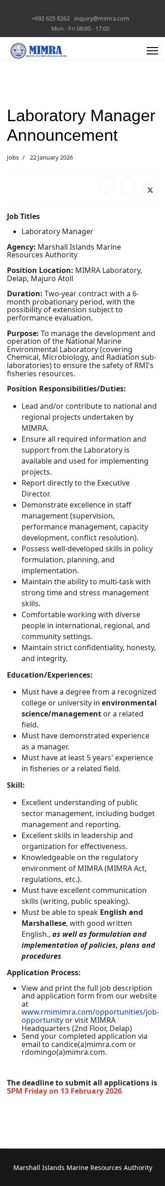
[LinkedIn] (128, 185)
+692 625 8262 (51, 18)
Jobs (13, 157)
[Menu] (152, 50)
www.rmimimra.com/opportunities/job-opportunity (90, 1016)
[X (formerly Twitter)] (150, 190)
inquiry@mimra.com (101, 18)
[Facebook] (106, 185)
